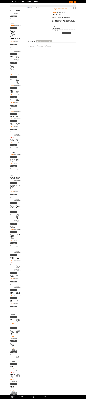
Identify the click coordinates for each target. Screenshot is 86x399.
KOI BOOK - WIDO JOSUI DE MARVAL (18, 375)
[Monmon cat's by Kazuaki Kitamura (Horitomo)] (12, 21)
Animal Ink (18, 185)
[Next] (75, 8)
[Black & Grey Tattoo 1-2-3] (12, 387)
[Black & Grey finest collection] (12, 310)
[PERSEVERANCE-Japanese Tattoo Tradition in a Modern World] (12, 33)
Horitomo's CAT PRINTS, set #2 (18, 320)
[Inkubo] (12, 116)
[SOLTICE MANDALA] (12, 258)
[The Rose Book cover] (12, 140)
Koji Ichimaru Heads (17, 91)
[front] (12, 56)
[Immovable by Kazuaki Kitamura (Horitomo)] (12, 236)
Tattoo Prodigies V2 (18, 276)
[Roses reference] (12, 198)
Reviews (39, 41)
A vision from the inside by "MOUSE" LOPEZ (17, 216)
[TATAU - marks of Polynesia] (12, 48)
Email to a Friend (56, 30)
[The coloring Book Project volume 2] (12, 81)
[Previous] (73, 8)
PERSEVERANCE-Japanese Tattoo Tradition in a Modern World (15, 39)
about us (34, 396)
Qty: (53, 32)
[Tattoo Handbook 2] (12, 100)
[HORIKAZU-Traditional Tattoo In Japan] (12, 332)
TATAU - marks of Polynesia (18, 48)
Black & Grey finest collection (18, 310)
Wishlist (12, 397)
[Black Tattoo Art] (12, 301)
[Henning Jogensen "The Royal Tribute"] (12, 345)
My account (13, 396)
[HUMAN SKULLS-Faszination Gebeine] (12, 266)
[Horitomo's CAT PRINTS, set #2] (12, 320)
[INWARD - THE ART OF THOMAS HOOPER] (12, 356)
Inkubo (17, 116)
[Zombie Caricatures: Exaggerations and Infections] (12, 67)
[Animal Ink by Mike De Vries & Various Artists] (12, 187)
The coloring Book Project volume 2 (17, 81)
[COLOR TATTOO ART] (12, 285)
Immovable (18, 234)
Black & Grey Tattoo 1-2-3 (18, 387)
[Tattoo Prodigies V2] (12, 276)
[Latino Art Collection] (12, 293)
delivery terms (35, 397)
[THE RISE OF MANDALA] (12, 160)
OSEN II (17, 366)
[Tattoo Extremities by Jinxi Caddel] (12, 149)
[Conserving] (12, 11)
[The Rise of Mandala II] (12, 227)
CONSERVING (18, 10)
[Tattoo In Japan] (12, 133)
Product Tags (47, 41)
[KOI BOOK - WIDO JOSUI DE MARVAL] (12, 376)
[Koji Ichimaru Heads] (12, 91)
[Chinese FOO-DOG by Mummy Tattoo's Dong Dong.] (12, 248)
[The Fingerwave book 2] (12, 206)
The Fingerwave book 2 (18, 206)
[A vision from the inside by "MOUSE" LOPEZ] (12, 217)
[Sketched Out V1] (12, 124)
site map (22, 396)
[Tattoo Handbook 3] (12, 109)
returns (44, 397)
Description (31, 41)
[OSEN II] (12, 366)
